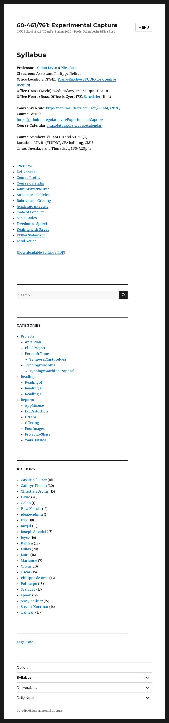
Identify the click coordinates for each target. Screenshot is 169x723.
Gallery (23, 667)
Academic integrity (32, 206)
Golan (26, 503)
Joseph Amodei (33, 532)
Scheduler (92, 97)
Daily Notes (26, 698)
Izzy (24, 520)
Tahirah (27, 612)
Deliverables (27, 172)
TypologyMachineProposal (51, 371)
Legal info (25, 642)
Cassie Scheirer (34, 480)
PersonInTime (37, 354)
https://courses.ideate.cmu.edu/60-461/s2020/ (83, 108)
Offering (32, 423)
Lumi (25, 555)
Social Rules (27, 218)
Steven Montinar (34, 607)
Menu (143, 27)
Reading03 (33, 394)
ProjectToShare (37, 434)
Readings (28, 377)
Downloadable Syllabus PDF (41, 252)
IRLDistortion (36, 411)
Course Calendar (30, 183)
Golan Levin (47, 68)
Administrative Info (33, 189)
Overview (24, 166)
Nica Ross (69, 68)
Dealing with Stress (33, 229)
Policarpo (29, 584)
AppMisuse (34, 405)
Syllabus (24, 678)
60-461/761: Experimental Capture (67, 25)
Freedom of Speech (32, 224)
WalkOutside (35, 440)
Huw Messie (31, 509)
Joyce (25, 537)
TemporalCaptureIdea (47, 359)
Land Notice (26, 241)
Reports (27, 400)
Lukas (26, 549)
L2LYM (30, 417)
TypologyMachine (40, 365)
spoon (26, 595)
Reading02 (34, 388)
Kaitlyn (27, 543)
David (25, 497)
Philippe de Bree (34, 578)
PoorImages (35, 428)
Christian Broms (35, 491)
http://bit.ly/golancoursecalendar (74, 125)
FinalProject (35, 348)
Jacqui (26, 526)
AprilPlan (33, 342)
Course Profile (29, 177)
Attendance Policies (33, 195)
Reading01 (33, 382)
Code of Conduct (30, 212)
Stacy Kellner (32, 601)
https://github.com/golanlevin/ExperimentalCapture (60, 120)
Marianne (29, 560)
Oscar (26, 572)
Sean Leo (28, 589)
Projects (27, 336)
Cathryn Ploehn (34, 486)
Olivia (26, 566)
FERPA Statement (31, 235)
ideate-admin (32, 514)
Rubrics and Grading (34, 201)
